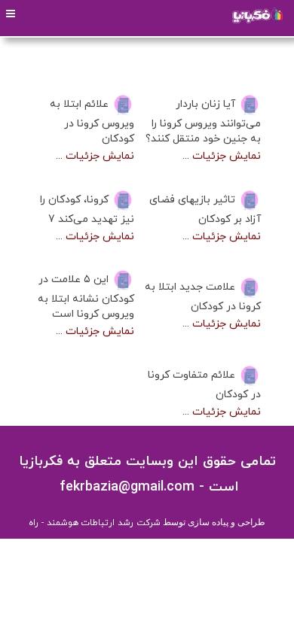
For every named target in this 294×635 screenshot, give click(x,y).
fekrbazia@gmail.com (124, 487)
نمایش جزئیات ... (221, 156)
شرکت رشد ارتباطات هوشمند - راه (95, 523)
